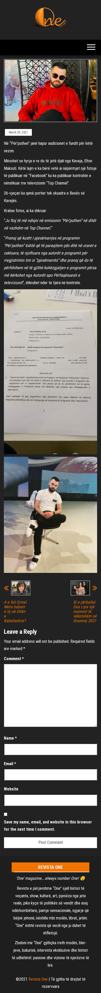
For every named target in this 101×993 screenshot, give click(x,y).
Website (11, 789)
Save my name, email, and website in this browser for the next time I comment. (48, 826)
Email (10, 763)
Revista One (38, 979)
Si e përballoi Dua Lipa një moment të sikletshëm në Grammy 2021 (85, 611)
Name (10, 738)
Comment (14, 658)
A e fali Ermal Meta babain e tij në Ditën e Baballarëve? (15, 611)
